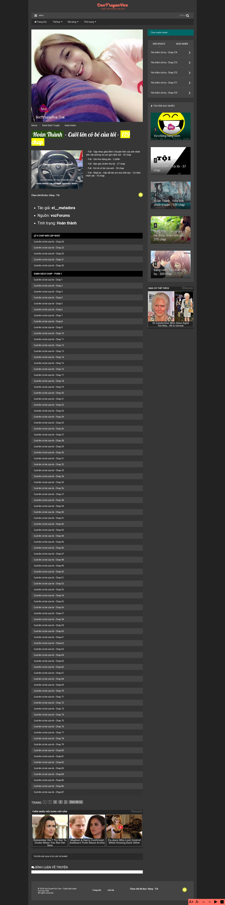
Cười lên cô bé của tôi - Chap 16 (49, 369)
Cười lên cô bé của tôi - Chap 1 (48, 279)
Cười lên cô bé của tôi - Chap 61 (49, 637)
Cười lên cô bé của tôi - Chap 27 (49, 434)
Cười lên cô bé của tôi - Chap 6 (48, 309)
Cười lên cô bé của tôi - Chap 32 (49, 464)
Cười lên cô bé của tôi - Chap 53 (49, 589)
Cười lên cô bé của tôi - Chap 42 (49, 524)
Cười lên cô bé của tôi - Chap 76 (49, 726)
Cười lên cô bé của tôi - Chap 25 (49, 422)
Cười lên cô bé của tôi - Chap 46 (49, 548)
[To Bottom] (210, 902)
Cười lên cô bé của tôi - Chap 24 (49, 241)
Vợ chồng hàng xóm (167, 136)
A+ (191, 902)
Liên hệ (111, 890)
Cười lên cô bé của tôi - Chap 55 (49, 601)
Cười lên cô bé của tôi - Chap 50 (49, 571)
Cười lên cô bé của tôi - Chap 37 (49, 494)
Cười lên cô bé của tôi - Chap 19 (49, 387)
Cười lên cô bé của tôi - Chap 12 (49, 345)
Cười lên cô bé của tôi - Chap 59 (49, 625)
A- (197, 902)
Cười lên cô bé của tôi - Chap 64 (49, 655)
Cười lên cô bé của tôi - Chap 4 (48, 297)
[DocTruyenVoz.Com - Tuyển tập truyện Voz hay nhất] (112, 8)
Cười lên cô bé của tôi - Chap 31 (49, 458)
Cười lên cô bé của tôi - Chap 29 (49, 446)
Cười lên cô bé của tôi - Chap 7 (48, 315)
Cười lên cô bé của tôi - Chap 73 (49, 708)
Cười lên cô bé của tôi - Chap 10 (49, 333)
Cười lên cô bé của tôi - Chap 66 (49, 667)
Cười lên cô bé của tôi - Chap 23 (49, 247)
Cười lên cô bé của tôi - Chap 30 (49, 452)
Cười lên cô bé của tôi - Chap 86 (49, 786)
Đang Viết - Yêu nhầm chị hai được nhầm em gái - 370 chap (170, 235)
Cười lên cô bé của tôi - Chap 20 (49, 265)
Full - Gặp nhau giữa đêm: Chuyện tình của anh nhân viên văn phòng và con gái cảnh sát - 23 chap (113, 153)
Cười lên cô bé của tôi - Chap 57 (49, 613)
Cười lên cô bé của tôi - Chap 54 (49, 595)
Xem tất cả (76, 802)
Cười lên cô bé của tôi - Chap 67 (49, 673)
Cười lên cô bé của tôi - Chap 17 (49, 375)
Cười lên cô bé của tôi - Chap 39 (49, 506)
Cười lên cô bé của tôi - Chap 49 (49, 565)
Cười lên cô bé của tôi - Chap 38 (49, 500)
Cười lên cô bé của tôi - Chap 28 (49, 440)
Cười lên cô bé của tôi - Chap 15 (49, 363)
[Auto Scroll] (216, 902)
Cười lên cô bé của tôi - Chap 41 (49, 518)
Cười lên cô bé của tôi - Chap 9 (48, 327)
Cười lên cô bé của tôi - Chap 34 (49, 476)
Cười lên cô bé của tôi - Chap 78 (49, 738)
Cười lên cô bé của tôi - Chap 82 (49, 762)
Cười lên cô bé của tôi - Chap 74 (49, 714)
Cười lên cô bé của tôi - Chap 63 (49, 649)
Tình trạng (89, 22)
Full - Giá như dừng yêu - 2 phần (104, 159)
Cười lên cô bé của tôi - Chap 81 (49, 756)
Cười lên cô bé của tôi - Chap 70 (49, 691)
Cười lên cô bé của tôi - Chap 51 (49, 577)
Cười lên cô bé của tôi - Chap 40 (49, 512)
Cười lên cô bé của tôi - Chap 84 (49, 774)
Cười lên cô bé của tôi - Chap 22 (49, 253)
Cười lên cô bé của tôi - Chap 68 (49, 679)
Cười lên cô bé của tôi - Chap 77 (49, 732)
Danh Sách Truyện (51, 125)
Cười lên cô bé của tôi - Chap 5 (48, 303)
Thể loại (56, 22)
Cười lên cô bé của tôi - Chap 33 (49, 470)
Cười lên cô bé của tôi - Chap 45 (49, 542)
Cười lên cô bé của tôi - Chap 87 (49, 792)
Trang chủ (41, 22)
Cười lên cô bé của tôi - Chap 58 (49, 619)
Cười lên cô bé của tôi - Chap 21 (49, 259)
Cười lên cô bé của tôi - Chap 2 (48, 285)
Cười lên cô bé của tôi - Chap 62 (49, 643)
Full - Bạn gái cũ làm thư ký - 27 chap (106, 163)
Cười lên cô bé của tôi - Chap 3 (48, 291)
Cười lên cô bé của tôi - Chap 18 (49, 381)
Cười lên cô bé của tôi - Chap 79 (49, 744)
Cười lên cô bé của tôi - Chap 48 (49, 560)
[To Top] (204, 902)
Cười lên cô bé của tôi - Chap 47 (49, 554)
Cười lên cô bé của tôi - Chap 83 (49, 768)
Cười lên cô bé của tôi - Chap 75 (49, 720)
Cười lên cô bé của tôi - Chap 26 (49, 428)
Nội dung (72, 22)
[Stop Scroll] (222, 902)
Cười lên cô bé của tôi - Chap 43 (49, 530)
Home (34, 125)
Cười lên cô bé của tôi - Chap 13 (49, 351)
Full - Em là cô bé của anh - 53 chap (106, 168)
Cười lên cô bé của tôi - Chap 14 (49, 357)
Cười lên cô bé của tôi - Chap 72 (49, 703)
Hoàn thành (70, 125)
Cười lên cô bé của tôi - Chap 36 (49, 488)
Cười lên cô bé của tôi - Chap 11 (49, 339)
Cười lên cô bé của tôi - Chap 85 (49, 780)
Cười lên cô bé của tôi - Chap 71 (49, 697)
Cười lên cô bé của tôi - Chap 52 (49, 583)
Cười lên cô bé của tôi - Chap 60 (49, 631)
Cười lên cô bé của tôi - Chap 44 (49, 536)
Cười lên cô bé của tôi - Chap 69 (49, 685)
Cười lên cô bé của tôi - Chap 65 (49, 661)
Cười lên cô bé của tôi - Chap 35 (49, 482)
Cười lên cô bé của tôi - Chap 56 (49, 607)
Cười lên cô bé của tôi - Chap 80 (49, 750)
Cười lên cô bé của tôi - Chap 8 (48, 321)
